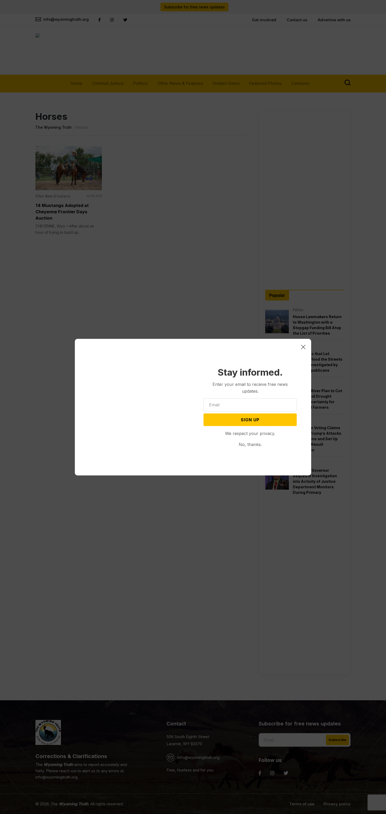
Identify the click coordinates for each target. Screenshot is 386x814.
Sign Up (250, 419)
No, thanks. (250, 444)
